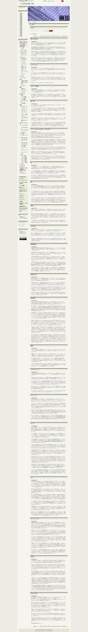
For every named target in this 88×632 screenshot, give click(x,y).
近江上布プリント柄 (23, 167)
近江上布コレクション (23, 189)
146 (56, 36)
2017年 (21, 25)
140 (44, 36)
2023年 (21, 17)
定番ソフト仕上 (24, 58)
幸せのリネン (22, 197)
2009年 (21, 36)
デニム (22, 75)
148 (60, 36)
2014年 (21, 29)
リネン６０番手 (24, 161)
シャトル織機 (22, 185)
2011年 (21, 33)
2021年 (21, 20)
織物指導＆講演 (22, 206)
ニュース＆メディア (23, 180)
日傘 (20, 104)
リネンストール (22, 105)
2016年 (21, 26)
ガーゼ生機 (23, 99)
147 (58, 36)
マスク (22, 48)
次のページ (66, 36)
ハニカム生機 (23, 96)
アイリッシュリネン (23, 50)
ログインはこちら (23, 233)
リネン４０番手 (24, 159)
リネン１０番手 (24, 157)
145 (54, 36)
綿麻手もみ (23, 88)
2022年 (21, 18)
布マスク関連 (22, 46)
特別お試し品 (22, 216)
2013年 (21, 30)
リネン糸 (21, 154)
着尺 (22, 83)
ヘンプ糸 (21, 163)
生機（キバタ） (24, 66)
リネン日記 (21, 178)
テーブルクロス (22, 165)
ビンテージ (23, 70)
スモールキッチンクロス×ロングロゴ (24, 140)
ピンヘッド (23, 61)
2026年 (21, 13)
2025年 (21, 14)
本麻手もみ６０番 (24, 82)
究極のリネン (22, 187)
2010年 (21, 34)
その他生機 (23, 103)
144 (52, 36)
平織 (22, 95)
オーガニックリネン (23, 52)
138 (40, 36)
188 (62, 36)
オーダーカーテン (23, 173)
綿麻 (20, 87)
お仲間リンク (22, 195)
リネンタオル (22, 133)
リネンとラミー (22, 199)
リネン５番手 (23, 155)
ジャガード (23, 74)
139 (42, 36)
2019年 (21, 22)
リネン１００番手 (24, 162)
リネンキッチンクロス (24, 137)
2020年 (21, 21)
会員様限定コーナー (23, 169)
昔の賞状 (21, 201)
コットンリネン (24, 90)
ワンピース (22, 171)
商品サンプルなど (23, 170)
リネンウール (22, 76)
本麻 (20, 79)
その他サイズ (23, 132)
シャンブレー (23, 62)
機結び (21, 211)
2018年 (21, 24)
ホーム (29, 22)
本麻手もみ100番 (24, 80)
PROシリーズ (23, 53)
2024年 (21, 16)
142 (48, 36)
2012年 (21, 32)
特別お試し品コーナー (24, 45)
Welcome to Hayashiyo (30, 0)
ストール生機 (23, 98)
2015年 (21, 28)
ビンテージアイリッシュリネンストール (24, 117)
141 (46, 36)
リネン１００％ (22, 57)
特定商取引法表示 (23, 176)
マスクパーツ (23, 49)
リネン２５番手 (24, 158)
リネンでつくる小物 (23, 218)
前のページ (36, 36)
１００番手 (23, 59)
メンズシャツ (22, 166)
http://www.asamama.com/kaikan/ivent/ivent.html (53, 441)
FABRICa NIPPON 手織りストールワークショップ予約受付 (24, 43)
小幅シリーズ (23, 69)
